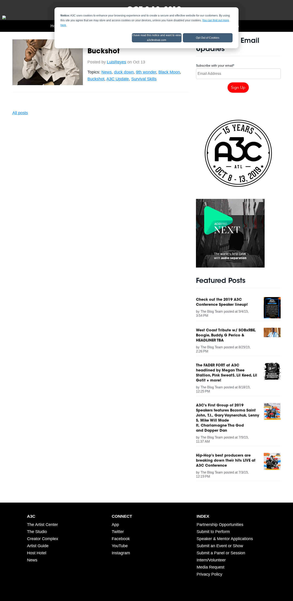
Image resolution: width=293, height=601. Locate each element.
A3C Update (117, 79)
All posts (20, 113)
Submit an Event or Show (220, 546)
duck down (124, 72)
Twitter (118, 531)
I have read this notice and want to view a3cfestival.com (156, 38)
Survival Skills (144, 79)
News (106, 72)
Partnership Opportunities (220, 524)
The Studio (37, 531)
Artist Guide (38, 546)
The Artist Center (42, 524)
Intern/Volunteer (211, 560)
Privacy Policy (209, 574)
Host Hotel (36, 553)
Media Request (210, 567)
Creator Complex (42, 538)
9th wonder (146, 72)
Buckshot (95, 79)
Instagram (121, 553)
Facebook (121, 538)
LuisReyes (116, 62)
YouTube (120, 546)
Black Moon (169, 72)
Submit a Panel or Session (221, 553)
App (115, 524)
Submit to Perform (213, 531)
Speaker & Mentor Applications (225, 538)
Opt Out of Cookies (207, 37)
